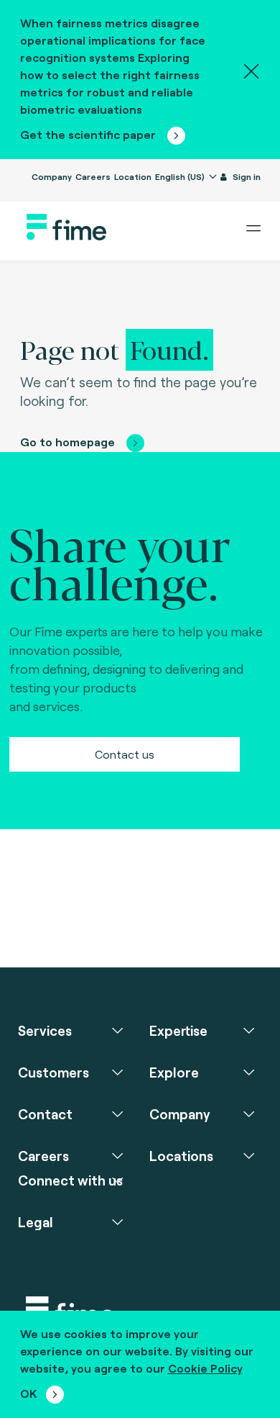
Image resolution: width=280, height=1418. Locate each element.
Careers (93, 176)
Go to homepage (67, 441)
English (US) (181, 176)
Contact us (124, 754)
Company (52, 176)
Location (132, 176)
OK (28, 1393)
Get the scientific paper (89, 134)
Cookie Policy (205, 1368)
